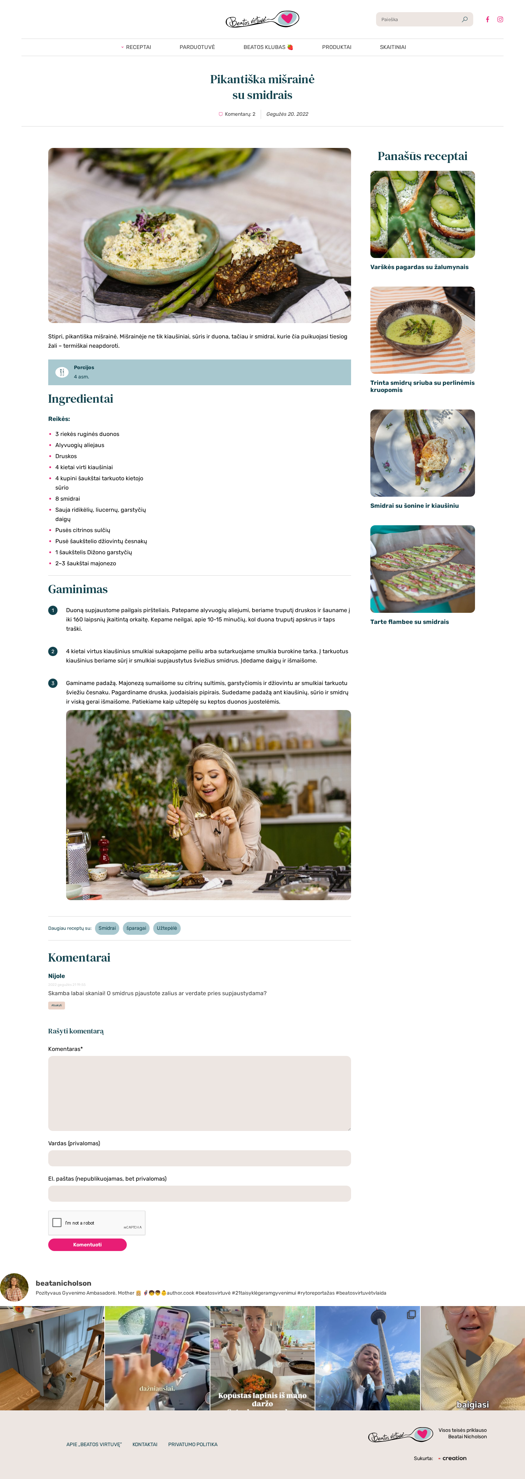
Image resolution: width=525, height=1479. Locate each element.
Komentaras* (65, 1049)
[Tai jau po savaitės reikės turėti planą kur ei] (367, 1358)
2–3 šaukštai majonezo (85, 563)
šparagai (136, 928)
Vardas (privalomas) (74, 1143)
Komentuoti (87, 1245)
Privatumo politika (193, 1444)
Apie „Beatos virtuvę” (94, 1444)
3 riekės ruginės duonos (87, 434)
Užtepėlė (167, 928)
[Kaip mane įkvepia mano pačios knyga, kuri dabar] (262, 1358)
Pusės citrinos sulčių (82, 530)
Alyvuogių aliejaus (79, 445)
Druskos (66, 456)
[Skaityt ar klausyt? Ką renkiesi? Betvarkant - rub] (473, 1358)
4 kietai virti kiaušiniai (84, 467)
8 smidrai (67, 498)
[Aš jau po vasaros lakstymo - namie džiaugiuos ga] (52, 1358)
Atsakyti (56, 1005)
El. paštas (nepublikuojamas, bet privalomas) (107, 1178)
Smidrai (107, 928)
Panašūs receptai (423, 156)
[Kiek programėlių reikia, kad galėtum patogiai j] (157, 1358)
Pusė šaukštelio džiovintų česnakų (101, 541)
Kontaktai (145, 1444)
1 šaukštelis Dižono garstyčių (93, 552)
